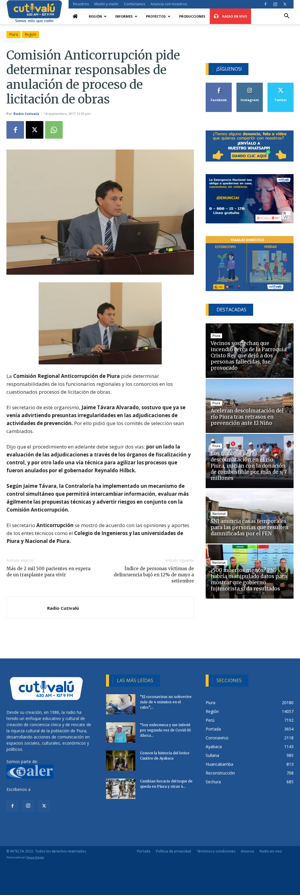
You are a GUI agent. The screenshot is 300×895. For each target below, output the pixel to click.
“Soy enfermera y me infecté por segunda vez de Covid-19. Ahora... (165, 730)
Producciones (192, 16)
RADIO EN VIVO (234, 16)
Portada (143, 851)
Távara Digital (35, 857)
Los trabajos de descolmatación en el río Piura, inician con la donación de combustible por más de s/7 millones (249, 465)
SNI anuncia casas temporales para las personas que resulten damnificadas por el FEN (250, 527)
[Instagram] (275, 4)
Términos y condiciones (216, 851)
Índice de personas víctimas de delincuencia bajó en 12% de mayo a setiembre (154, 575)
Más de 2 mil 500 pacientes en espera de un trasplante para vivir (48, 572)
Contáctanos (134, 3)
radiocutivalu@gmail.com (55, 789)
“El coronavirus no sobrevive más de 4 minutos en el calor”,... (166, 701)
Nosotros (81, 3)
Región (95, 16)
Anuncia (247, 851)
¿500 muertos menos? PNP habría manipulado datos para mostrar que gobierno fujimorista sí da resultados (249, 579)
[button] (286, 16)
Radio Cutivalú (26, 113)
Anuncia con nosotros (169, 3)
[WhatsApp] (54, 130)
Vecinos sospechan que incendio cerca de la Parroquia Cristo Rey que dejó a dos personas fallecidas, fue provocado (249, 355)
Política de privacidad (173, 851)
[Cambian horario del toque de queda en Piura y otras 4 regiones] (120, 789)
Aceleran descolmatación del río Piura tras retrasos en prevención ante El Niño (247, 416)
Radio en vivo (271, 851)
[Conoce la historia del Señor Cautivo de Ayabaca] (120, 760)
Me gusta (219, 85)
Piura (13, 34)
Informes (124, 16)
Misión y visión (106, 3)
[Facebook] (265, 4)
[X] (284, 4)
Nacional (219, 514)
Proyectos (156, 16)
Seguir (249, 85)
